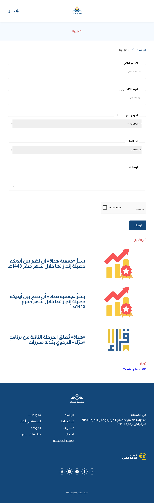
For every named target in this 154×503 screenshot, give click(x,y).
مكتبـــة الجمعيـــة (63, 440)
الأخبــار (70, 434)
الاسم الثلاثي (131, 63)
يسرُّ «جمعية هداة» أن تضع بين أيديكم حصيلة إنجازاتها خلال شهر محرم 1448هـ (47, 301)
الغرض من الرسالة (127, 115)
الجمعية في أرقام (30, 421)
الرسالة (134, 167)
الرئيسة (141, 50)
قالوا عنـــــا (34, 415)
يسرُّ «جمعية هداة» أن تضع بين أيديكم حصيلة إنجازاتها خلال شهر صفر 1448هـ (46, 263)
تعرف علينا (67, 421)
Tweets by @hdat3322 (134, 369)
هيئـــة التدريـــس (30, 434)
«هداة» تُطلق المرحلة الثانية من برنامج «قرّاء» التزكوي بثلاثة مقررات (47, 339)
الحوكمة (36, 427)
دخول (11, 11)
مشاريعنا (68, 427)
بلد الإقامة (132, 141)
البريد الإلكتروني (129, 89)
